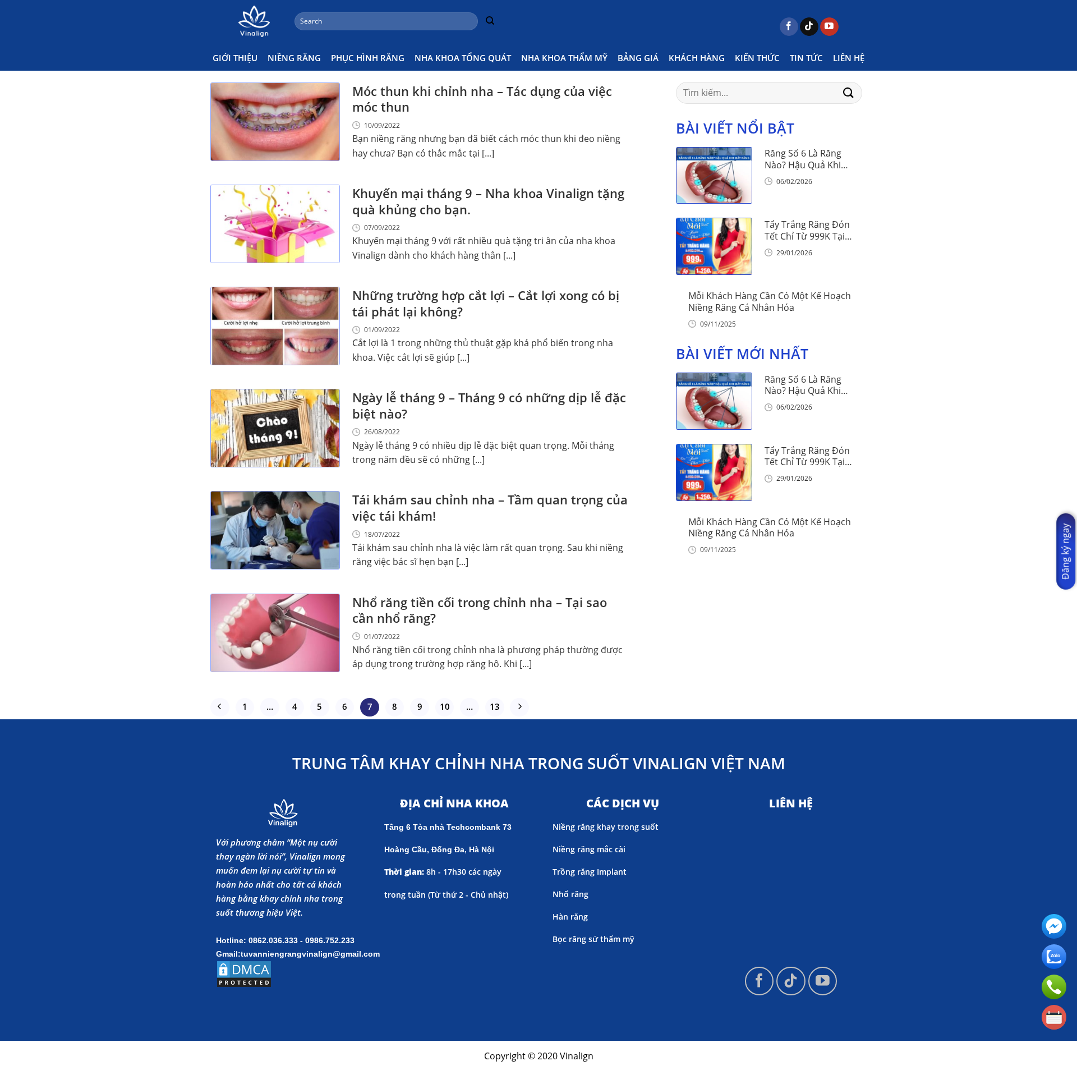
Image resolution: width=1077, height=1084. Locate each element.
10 (445, 706)
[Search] (490, 21)
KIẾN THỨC (757, 57)
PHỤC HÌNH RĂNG (367, 57)
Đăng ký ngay (1065, 551)
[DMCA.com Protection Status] (244, 973)
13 (495, 706)
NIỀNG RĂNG (294, 57)
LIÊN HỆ (848, 57)
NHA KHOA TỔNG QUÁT (463, 57)
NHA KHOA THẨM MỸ (564, 57)
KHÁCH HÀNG (697, 57)
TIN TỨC (806, 57)
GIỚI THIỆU (235, 57)
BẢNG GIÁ (638, 57)
